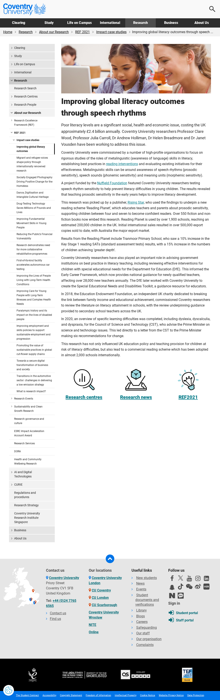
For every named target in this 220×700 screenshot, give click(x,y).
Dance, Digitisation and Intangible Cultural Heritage (33, 194)
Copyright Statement (71, 695)
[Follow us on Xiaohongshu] (206, 587)
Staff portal (185, 620)
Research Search (25, 88)
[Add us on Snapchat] (172, 588)
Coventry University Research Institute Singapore (27, 518)
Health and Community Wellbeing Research (27, 461)
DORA (17, 451)
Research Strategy (26, 505)
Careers (142, 622)
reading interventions (122, 164)
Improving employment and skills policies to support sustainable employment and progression (33, 332)
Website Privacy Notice (171, 695)
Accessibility (49, 695)
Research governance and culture (29, 421)
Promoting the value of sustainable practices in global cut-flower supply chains (34, 350)
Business (171, 23)
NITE (92, 625)
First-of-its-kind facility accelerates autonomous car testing (33, 265)
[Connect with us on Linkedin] (206, 579)
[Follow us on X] (181, 578)
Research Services (24, 443)
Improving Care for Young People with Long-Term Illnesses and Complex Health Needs (34, 297)
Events (141, 589)
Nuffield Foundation (112, 183)
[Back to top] (110, 558)
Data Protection (195, 695)
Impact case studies (111, 32)
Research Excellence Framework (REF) (25, 122)
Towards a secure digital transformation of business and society (32, 365)
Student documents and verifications (147, 600)
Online (94, 632)
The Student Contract (27, 695)
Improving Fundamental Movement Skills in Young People (31, 223)
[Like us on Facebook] (172, 579)
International (110, 23)
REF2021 (188, 397)
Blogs (140, 616)
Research (140, 23)
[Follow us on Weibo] (198, 587)
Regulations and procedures (25, 495)
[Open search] (212, 9)
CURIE (18, 484)
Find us (55, 619)
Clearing (18, 23)
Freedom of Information (98, 695)
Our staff (143, 633)
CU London (100, 598)
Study (48, 23)
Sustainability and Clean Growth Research (28, 408)
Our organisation (149, 639)
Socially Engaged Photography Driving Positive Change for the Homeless (34, 181)
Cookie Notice (147, 695)
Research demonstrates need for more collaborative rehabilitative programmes (33, 249)
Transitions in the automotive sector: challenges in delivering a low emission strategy (34, 380)
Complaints (145, 645)
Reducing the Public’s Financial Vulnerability (34, 236)
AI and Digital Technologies (23, 474)
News (140, 583)
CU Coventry (101, 590)
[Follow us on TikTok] (181, 587)
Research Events (23, 398)
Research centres (84, 397)
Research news (136, 397)
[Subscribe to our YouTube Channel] (189, 579)
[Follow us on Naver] (172, 596)
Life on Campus (79, 23)
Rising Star (136, 202)
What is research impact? (31, 391)
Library (141, 610)
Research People (25, 104)
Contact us (58, 613)
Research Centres (26, 96)
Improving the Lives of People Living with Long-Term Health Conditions (34, 280)
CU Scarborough (104, 605)
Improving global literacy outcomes (31, 149)
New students (146, 578)
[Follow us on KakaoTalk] (181, 596)
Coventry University (64, 578)
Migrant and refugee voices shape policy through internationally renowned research (32, 164)
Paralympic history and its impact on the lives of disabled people (34, 315)
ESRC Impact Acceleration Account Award (29, 433)
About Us (201, 23)
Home (7, 32)
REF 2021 (82, 32)
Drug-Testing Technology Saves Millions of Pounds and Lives (34, 208)
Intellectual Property (125, 695)
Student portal (187, 613)
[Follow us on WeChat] (189, 587)
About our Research (54, 32)
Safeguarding (146, 628)
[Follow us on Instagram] (198, 579)
